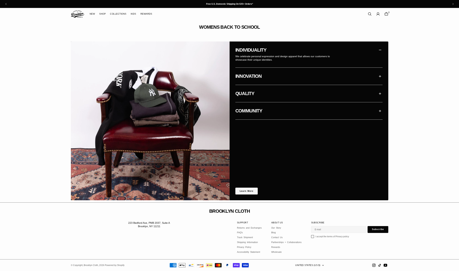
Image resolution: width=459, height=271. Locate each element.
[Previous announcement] (6, 4)
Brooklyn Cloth (91, 265)
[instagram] (374, 265)
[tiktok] (380, 265)
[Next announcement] (453, 4)
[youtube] (385, 265)
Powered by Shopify (114, 265)
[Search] (370, 14)
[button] (378, 14)
